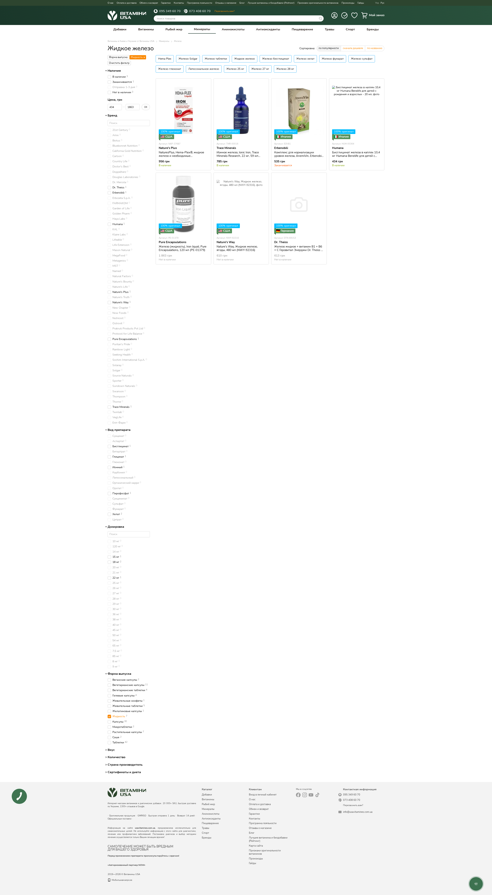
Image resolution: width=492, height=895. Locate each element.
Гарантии (166, 2)
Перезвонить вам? (224, 11)
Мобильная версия (121, 880)
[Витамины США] (127, 792)
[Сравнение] (344, 15)
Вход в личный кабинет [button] (263, 794)
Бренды (373, 29)
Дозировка (116, 527)
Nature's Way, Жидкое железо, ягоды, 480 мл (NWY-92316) (237, 248)
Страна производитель (125, 764)
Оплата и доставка (126, 2)
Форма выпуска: (118, 57)
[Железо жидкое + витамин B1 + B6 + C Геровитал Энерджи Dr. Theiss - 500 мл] (299, 204)
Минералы (202, 29)
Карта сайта (256, 846)
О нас (111, 2)
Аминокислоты (233, 29)
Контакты (179, 2)
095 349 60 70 (170, 11)
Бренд (112, 115)
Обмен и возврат (149, 2)
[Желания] (354, 15)
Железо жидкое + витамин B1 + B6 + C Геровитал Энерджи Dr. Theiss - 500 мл (298, 250)
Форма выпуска (119, 674)
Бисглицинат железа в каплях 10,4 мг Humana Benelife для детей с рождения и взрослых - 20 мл (356, 155)
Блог (242, 2)
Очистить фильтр (119, 63)
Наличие (114, 70)
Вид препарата (119, 430)
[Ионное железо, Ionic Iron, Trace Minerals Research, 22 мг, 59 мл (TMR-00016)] (241, 110)
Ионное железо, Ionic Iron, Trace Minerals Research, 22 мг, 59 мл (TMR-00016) (238, 155)
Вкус (111, 750)
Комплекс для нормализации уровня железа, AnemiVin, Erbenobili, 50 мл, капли (298, 155)
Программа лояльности (199, 2)
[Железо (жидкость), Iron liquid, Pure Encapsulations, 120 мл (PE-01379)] (183, 204)
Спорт (350, 29)
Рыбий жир (173, 29)
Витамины (146, 29)
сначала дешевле (353, 48)
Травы (329, 29)
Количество (116, 757)
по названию (374, 48)
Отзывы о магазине (225, 2)
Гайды (360, 2)
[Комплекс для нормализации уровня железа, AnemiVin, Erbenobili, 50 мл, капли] (299, 110)
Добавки (119, 29)
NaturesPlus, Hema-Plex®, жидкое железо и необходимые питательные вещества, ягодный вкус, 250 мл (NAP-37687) (181, 157)
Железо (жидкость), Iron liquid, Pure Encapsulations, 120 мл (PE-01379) (182, 248)
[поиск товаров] (320, 18)
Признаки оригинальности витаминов (318, 2)
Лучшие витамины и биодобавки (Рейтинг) (271, 2)
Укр (377, 3)
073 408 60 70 (200, 11)
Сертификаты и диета (124, 772)
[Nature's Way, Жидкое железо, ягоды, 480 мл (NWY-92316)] (241, 204)
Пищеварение (302, 29)
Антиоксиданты (268, 29)
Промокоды (348, 2)
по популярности (329, 48)
